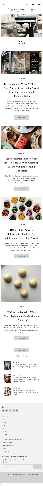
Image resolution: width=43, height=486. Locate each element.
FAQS (4, 425)
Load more (21, 350)
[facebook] (3, 411)
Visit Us (4, 448)
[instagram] (10, 411)
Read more (21, 117)
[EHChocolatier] (21, 10)
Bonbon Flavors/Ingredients (12, 439)
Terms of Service (8, 445)
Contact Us (6, 451)
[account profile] (33, 4)
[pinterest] (17, 411)
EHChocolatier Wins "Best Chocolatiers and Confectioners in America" (21, 316)
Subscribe (37, 467)
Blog (3, 419)
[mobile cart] (39, 4)
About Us (5, 416)
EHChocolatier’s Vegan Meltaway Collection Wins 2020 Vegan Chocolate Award (21, 234)
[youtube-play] (14, 411)
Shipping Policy (7, 442)
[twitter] (7, 411)
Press (3, 428)
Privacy (4, 431)
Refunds (5, 434)
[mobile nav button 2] (3, 4)
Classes (4, 422)
